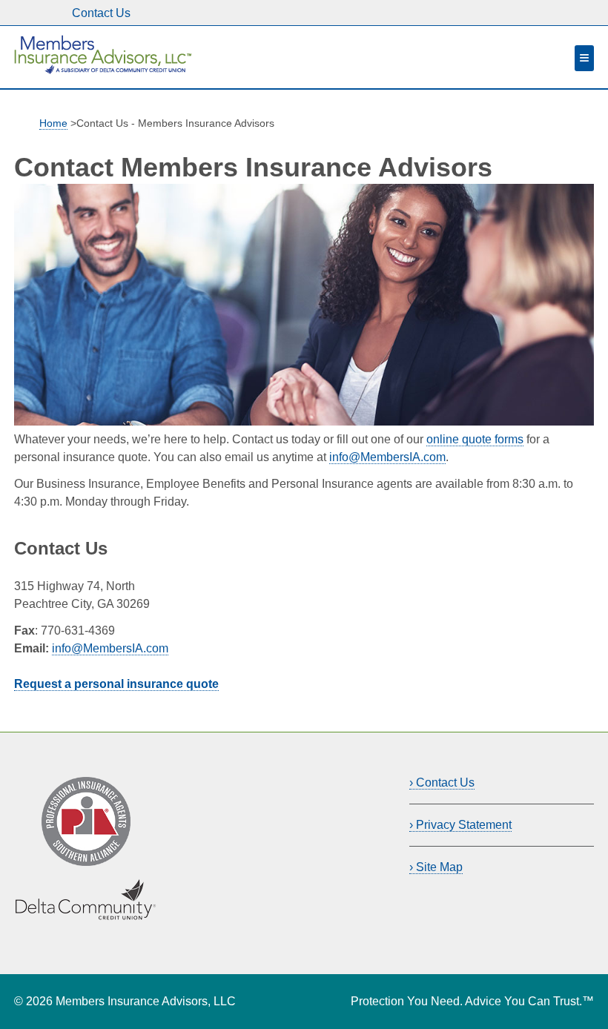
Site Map (439, 867)
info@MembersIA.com (387, 457)
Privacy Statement (464, 824)
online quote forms (474, 439)
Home (53, 123)
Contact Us (101, 13)
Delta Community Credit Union (77, 895)
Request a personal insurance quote (116, 684)
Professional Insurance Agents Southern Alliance (81, 794)
